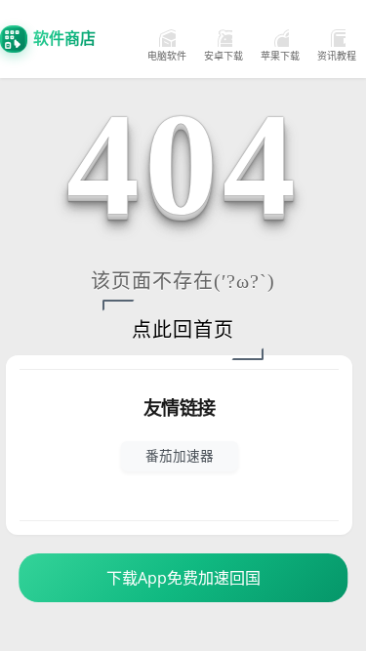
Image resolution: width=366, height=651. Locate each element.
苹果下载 (280, 55)
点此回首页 (183, 330)
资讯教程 (336, 55)
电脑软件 (166, 55)
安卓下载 (223, 55)
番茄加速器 (179, 455)
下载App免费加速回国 (183, 578)
